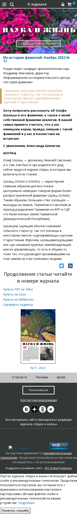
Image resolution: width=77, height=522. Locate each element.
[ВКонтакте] (70, 265)
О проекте (19, 377)
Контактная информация (38, 400)
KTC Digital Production (58, 468)
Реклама (42, 377)
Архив (61, 377)
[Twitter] (61, 265)
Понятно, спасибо (15, 510)
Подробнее (26, 503)
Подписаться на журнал (38, 44)
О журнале (37, 4)
